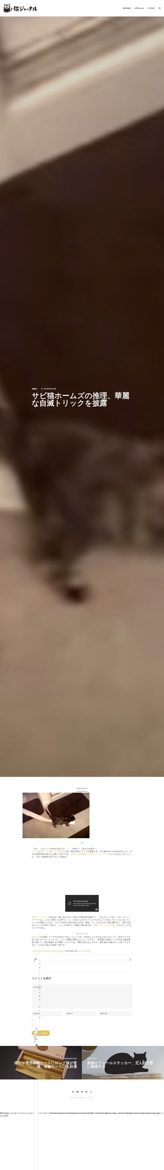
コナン (35, 851)
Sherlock (36, 936)
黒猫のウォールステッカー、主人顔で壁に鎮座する (120, 1064)
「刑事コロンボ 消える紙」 (104, 925)
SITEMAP (151, 8)
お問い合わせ (139, 8)
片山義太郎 (59, 851)
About (35, 1030)
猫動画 (34, 389)
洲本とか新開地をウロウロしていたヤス (89, 854)
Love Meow (83, 951)
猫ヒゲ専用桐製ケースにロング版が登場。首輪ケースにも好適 (45, 1064)
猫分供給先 (127, 8)
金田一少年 (45, 851)
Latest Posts (35, 1037)
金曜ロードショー (40, 917)
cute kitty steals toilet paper (48, 951)
